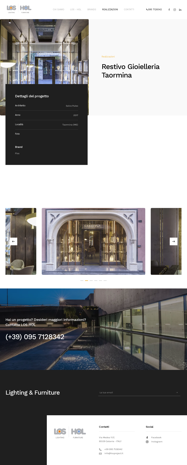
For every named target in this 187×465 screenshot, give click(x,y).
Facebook (156, 437)
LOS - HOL (75, 9)
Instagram (156, 441)
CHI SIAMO (58, 9)
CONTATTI (129, 9)
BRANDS (91, 9)
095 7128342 (155, 9)
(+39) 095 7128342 (34, 337)
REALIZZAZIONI (110, 9)
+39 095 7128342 (113, 449)
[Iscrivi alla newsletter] (177, 392)
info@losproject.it (113, 453)
